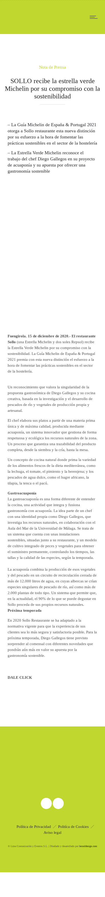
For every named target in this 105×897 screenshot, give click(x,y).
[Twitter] (58, 803)
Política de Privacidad (34, 827)
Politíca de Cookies (73, 827)
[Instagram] (46, 803)
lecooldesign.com (88, 846)
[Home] (20, 27)
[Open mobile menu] (95, 17)
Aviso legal (52, 832)
